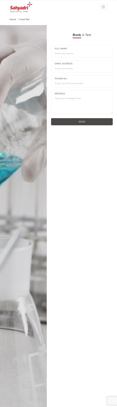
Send (82, 121)
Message (60, 93)
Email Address (63, 63)
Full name (61, 48)
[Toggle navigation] (103, 7)
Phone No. (61, 78)
